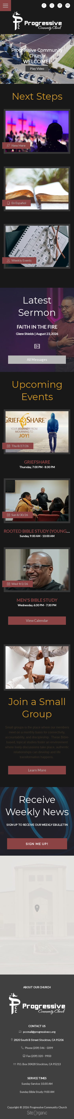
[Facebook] (44, 5)
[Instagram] (52, 5)
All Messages (37, 359)
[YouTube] (67, 5)
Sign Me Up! (37, 844)
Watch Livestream (37, 68)
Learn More (37, 770)
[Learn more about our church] (37, 908)
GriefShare (37, 461)
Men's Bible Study (37, 600)
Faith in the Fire (37, 327)
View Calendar (37, 620)
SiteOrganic (37, 1113)
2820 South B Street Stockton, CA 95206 (38, 1040)
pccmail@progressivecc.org (39, 1031)
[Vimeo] (59, 5)
